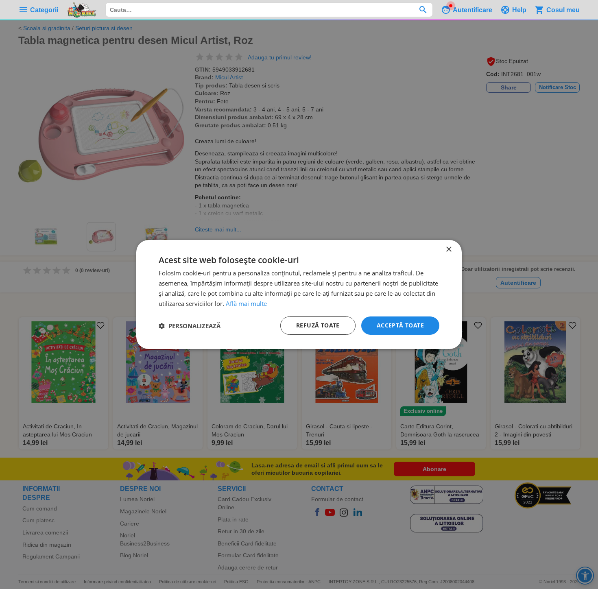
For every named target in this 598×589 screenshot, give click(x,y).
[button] (189, 325)
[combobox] (269, 9)
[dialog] (299, 294)
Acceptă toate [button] (400, 325)
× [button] (448, 250)
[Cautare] (423, 9)
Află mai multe (246, 303)
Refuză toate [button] (318, 325)
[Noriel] (81, 10)
